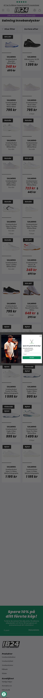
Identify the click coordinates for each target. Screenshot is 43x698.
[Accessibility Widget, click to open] (4, 694)
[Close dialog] (40, 336)
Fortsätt (32, 357)
